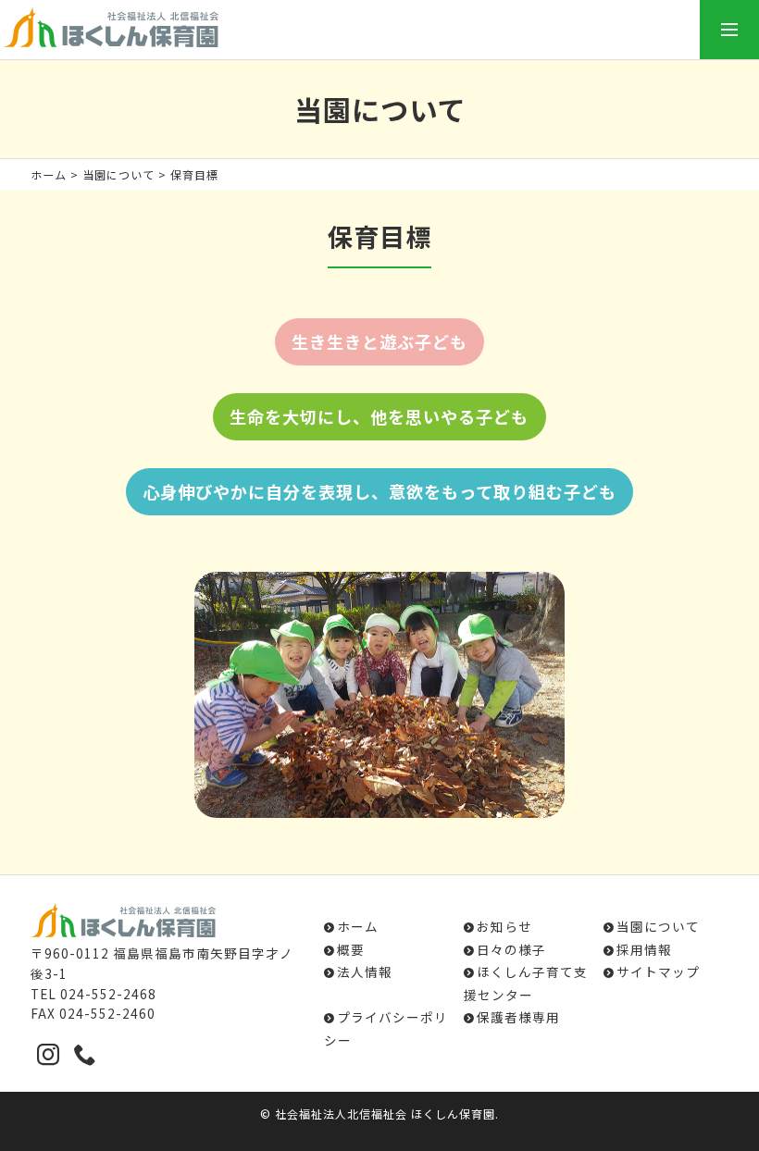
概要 (351, 949)
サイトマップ (658, 971)
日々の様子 (511, 949)
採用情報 (644, 949)
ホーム (49, 174)
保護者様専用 (518, 1017)
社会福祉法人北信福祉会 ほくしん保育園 (385, 1113)
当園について (118, 174)
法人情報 (364, 971)
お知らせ (504, 926)
